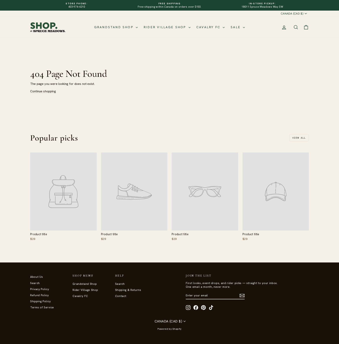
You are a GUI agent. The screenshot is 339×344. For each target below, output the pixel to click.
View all (299, 137)
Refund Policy (39, 295)
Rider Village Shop (166, 27)
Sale (236, 27)
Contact (120, 296)
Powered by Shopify (169, 328)
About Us (36, 277)
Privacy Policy (39, 289)
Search (35, 283)
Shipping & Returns (128, 290)
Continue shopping (43, 91)
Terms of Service (42, 307)
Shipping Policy (40, 301)
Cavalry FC (209, 27)
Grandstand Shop (114, 27)
